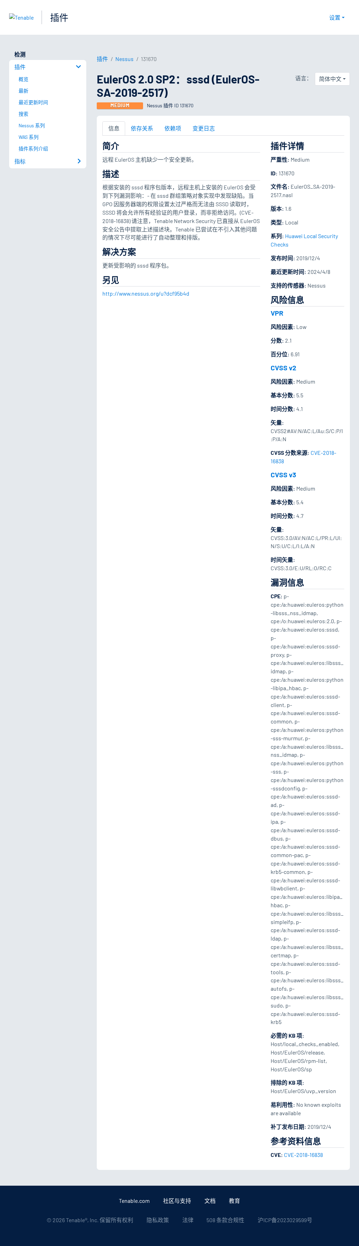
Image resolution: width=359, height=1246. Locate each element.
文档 (210, 1200)
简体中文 (330, 78)
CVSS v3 (283, 474)
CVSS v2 (283, 367)
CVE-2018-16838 (303, 1154)
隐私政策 (158, 1220)
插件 (59, 17)
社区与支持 (177, 1200)
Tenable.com (134, 1200)
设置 (334, 17)
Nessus (124, 58)
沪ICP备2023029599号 (285, 1220)
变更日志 (203, 128)
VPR (277, 313)
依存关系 (142, 128)
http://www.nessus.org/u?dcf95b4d (145, 293)
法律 (188, 1220)
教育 (234, 1200)
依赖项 (172, 128)
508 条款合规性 (225, 1220)
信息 (114, 128)
